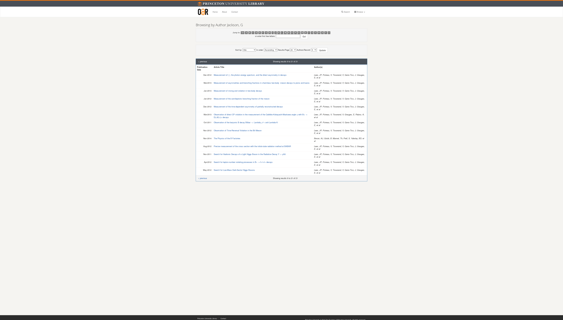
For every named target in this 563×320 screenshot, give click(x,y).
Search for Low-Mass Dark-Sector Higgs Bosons (234, 170)
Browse (360, 11)
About (224, 11)
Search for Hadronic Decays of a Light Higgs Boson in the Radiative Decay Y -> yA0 (250, 154)
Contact (234, 11)
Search (346, 11)
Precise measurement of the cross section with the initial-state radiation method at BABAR (252, 146)
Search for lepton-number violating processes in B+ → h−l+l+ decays (243, 162)
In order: (259, 50)
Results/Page (283, 50)
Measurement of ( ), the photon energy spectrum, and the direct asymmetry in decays (250, 75)
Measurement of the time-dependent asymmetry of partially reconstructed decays (248, 106)
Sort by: (238, 50)
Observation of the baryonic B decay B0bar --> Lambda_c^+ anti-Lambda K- (246, 122)
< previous (202, 61)
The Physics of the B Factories (227, 138)
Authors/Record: (304, 50)
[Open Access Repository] (203, 12)
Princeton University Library (207, 318)
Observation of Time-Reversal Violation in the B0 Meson (238, 130)
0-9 (243, 33)
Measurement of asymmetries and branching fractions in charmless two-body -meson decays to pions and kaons (262, 82)
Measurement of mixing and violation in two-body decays (238, 90)
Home (215, 11)
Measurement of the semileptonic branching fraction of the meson (241, 98)
